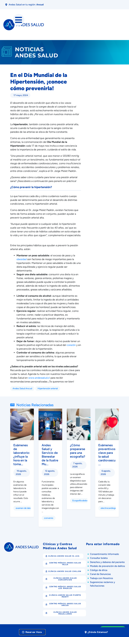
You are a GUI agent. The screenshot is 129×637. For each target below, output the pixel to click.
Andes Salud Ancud (22, 388)
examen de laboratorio (27, 508)
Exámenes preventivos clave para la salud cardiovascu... (106, 454)
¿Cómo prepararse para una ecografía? (77, 450)
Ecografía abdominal (82, 500)
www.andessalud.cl (39, 377)
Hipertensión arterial (48, 388)
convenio (48, 518)
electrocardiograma (110, 508)
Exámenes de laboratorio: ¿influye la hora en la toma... (21, 454)
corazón (71, 344)
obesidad (22, 259)
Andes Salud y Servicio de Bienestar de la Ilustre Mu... (50, 454)
